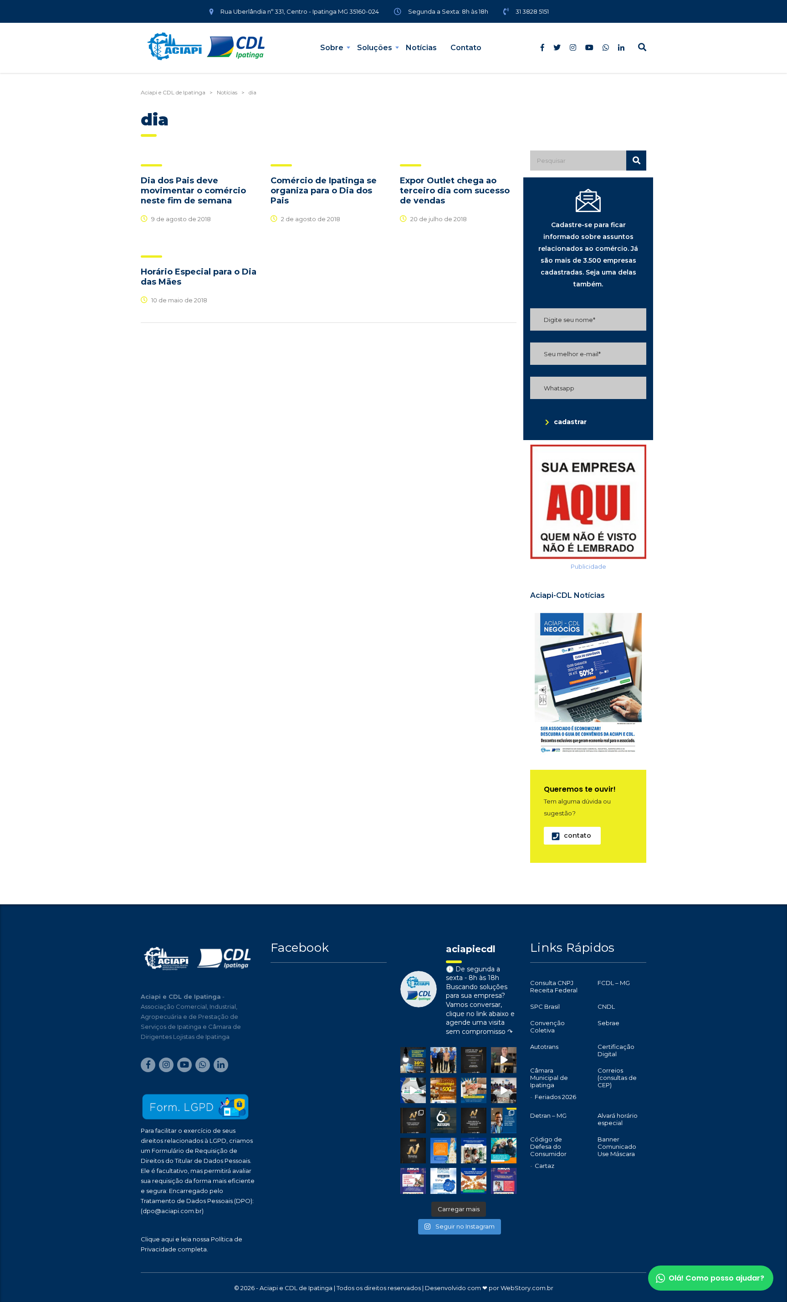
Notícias (421, 47)
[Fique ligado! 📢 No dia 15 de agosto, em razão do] (443, 1150)
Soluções (374, 47)
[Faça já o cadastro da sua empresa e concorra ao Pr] (503, 1060)
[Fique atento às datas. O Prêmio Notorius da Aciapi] (473, 1060)
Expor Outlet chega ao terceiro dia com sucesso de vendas (455, 191)
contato (577, 835)
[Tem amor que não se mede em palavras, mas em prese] (503, 1150)
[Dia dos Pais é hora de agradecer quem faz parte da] (503, 1180)
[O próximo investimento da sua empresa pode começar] (473, 1150)
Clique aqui (157, 1239)
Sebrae (608, 1023)
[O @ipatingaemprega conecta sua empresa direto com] (473, 1180)
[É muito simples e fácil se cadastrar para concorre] (413, 1120)
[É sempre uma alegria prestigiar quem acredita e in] (443, 1060)
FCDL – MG (614, 982)
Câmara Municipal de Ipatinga (549, 1078)
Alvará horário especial (618, 1119)
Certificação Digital (616, 1050)
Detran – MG (548, 1115)
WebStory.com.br (527, 1288)
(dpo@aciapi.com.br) (172, 1210)
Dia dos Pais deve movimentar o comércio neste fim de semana (193, 191)
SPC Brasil (545, 1006)
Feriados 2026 (555, 1096)
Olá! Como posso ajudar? (716, 1278)
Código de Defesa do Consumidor (548, 1146)
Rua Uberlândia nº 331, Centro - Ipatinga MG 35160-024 (299, 11)
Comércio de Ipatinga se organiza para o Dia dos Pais (324, 191)
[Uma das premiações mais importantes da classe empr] (473, 1120)
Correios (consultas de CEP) (617, 1078)
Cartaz (544, 1165)
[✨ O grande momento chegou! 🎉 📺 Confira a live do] (503, 1090)
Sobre (331, 47)
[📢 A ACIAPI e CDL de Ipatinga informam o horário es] (443, 1180)
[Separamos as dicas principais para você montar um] (413, 1090)
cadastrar (570, 422)
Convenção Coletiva (547, 1026)
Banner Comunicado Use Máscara (617, 1146)
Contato (465, 47)
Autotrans (544, 1046)
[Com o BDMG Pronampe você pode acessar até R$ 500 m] (443, 1090)
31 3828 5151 (532, 11)
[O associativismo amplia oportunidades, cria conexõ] (473, 1090)
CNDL (606, 1006)
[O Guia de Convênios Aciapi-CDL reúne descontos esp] (503, 1120)
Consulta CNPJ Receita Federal (553, 986)
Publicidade (588, 566)
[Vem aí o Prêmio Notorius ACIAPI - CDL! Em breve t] (413, 1150)
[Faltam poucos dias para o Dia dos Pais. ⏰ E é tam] (413, 1180)
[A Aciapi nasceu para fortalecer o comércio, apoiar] (443, 1120)
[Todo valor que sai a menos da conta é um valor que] (413, 1060)
